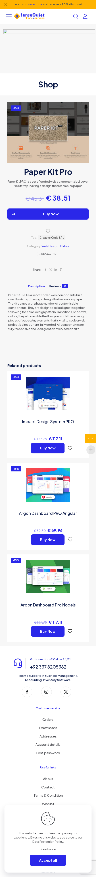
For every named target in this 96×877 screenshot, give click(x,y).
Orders (48, 719)
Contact (48, 787)
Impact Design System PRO (48, 421)
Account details (48, 744)
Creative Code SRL (52, 237)
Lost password (48, 753)
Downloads (48, 727)
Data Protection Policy (47, 841)
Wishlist (48, 804)
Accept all (48, 860)
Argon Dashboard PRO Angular (48, 513)
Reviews (57, 286)
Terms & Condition (48, 795)
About (48, 778)
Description (36, 286)
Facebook (35, 4)
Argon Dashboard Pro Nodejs (48, 604)
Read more (48, 849)
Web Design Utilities (55, 246)
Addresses (48, 736)
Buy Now (48, 448)
